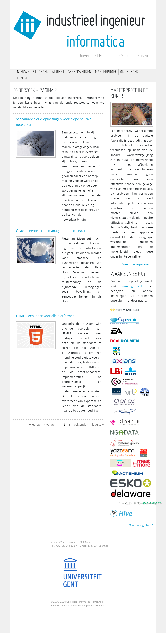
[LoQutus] (125, 413)
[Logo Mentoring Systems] (125, 443)
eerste (36, 424)
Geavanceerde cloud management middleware (51, 231)
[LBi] (117, 372)
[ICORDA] (117, 392)
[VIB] (117, 352)
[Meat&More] (143, 463)
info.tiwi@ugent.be (98, 545)
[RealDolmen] (125, 342)
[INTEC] (146, 392)
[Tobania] (121, 463)
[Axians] (125, 362)
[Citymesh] (125, 311)
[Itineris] (125, 423)
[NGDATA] (125, 433)
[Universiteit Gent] (83, 574)
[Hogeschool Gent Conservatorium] (125, 382)
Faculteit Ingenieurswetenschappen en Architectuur (80, 605)
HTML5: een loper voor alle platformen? (46, 316)
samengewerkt (132, 286)
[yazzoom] (123, 453)
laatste (96, 424)
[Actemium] (128, 474)
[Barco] (144, 453)
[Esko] (131, 484)
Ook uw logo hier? (141, 525)
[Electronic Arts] (117, 331)
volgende (80, 424)
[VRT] (132, 392)
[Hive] (122, 514)
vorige (50, 424)
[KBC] (132, 372)
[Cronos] (125, 403)
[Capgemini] (125, 321)
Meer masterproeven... (137, 264)
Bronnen (98, 601)
